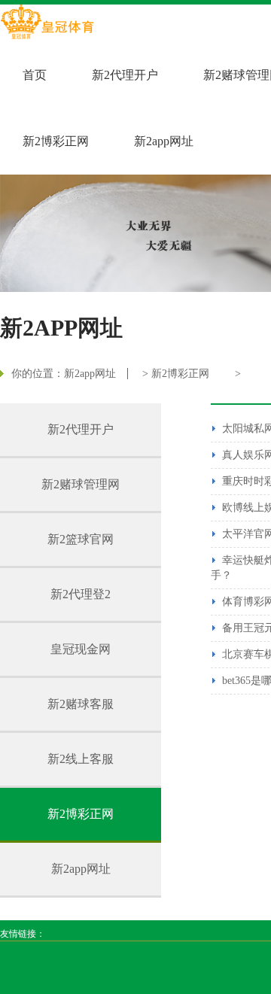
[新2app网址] (47, 23)
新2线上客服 (80, 758)
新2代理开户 (125, 74)
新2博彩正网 (56, 141)
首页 (35, 74)
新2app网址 (163, 141)
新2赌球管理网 (80, 484)
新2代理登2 (80, 594)
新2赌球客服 (80, 704)
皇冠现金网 (80, 649)
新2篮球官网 (80, 539)
